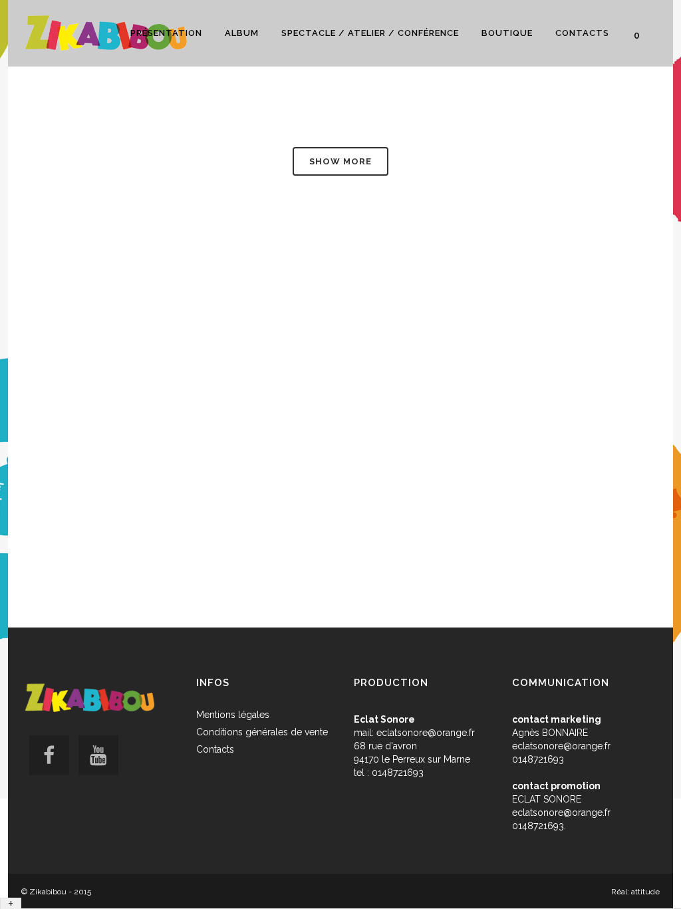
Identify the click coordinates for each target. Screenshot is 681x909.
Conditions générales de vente (262, 732)
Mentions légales (232, 714)
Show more (340, 161)
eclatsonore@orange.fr (425, 732)
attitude (645, 891)
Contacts (215, 749)
